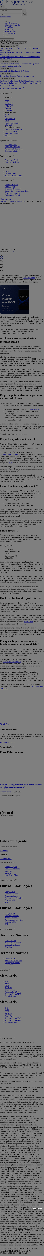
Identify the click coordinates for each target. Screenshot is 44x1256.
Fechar (38, 1208)
